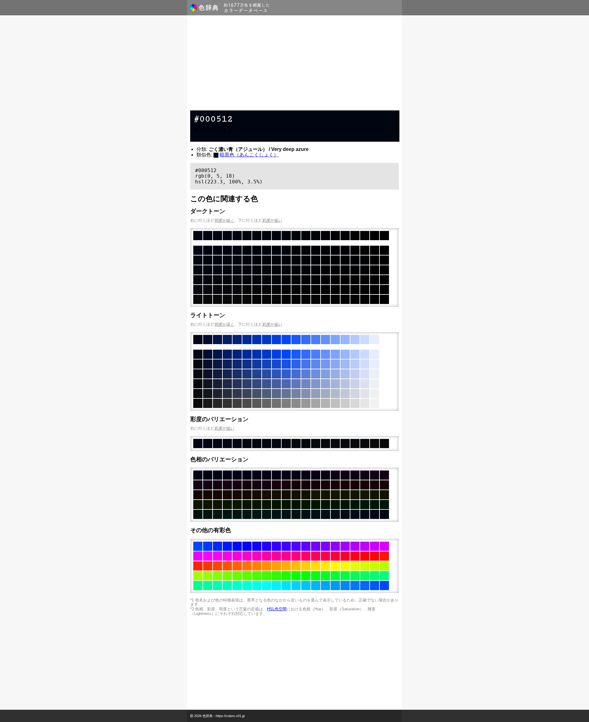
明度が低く (224, 220)
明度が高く (224, 324)
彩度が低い (272, 220)
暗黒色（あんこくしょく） (249, 154)
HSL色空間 (277, 609)
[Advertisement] (294, 64)
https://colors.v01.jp (230, 716)
